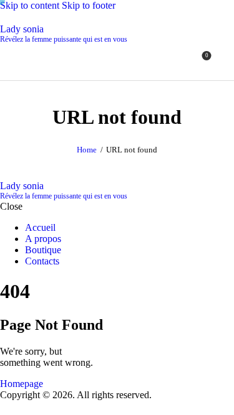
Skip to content (29, 5)
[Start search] (227, 60)
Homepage (21, 383)
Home (87, 149)
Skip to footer (88, 5)
